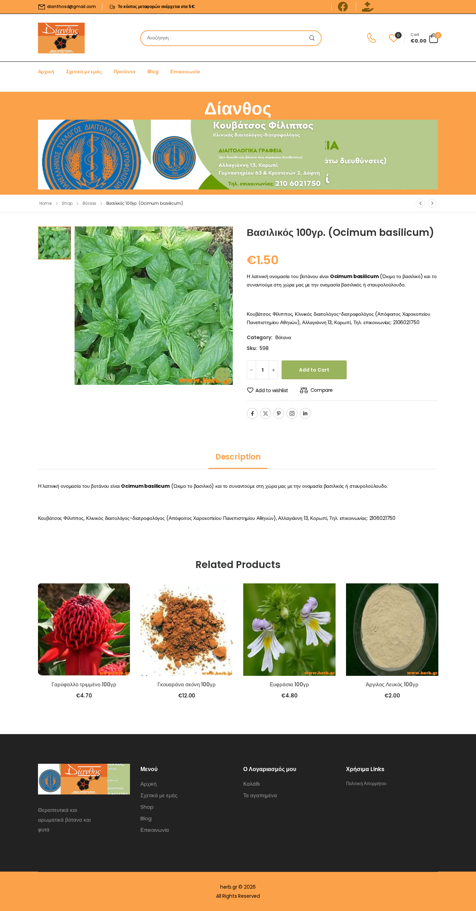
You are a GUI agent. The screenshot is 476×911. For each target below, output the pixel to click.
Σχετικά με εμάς (84, 71)
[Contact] (372, 38)
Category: (259, 337)
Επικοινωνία (185, 71)
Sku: (252, 348)
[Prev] (420, 203)
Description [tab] (238, 456)
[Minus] (251, 370)
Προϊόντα (125, 71)
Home (45, 203)
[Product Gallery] (222, 374)
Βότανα (89, 203)
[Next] (432, 203)
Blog (153, 71)
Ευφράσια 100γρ (289, 684)
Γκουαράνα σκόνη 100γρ (187, 684)
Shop (67, 203)
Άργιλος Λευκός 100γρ (392, 684)
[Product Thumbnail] (154, 305)
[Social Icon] (252, 413)
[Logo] (61, 38)
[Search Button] (314, 38)
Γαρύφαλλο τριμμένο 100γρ (84, 684)
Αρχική (46, 71)
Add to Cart (314, 369)
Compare (321, 390)
